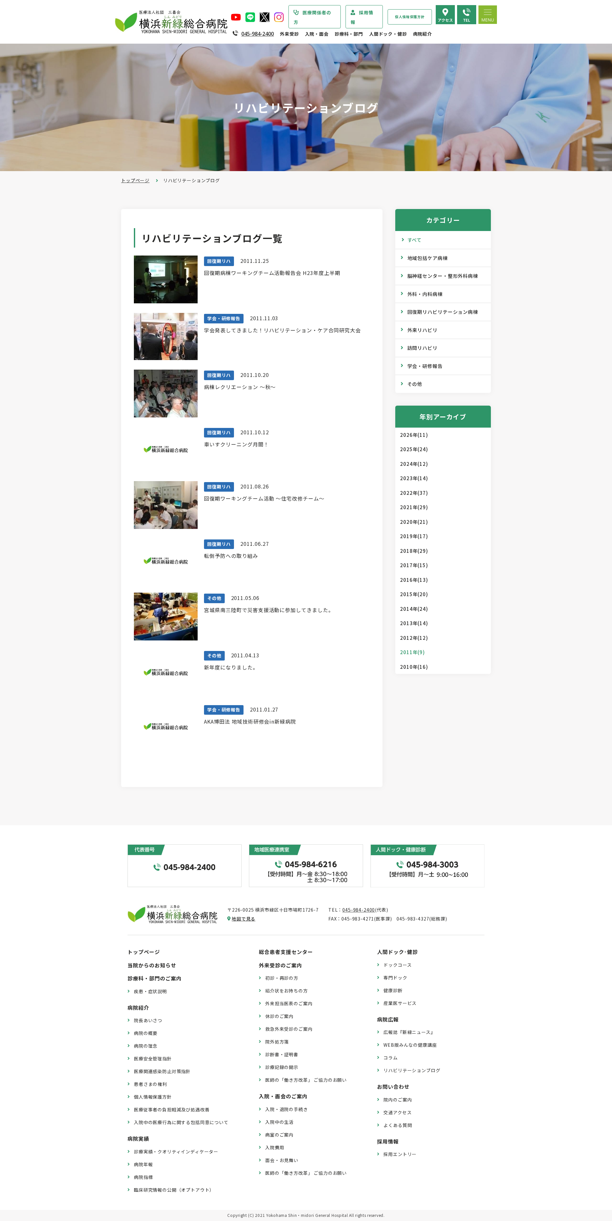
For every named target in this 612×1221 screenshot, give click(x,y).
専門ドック (395, 977)
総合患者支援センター (286, 952)
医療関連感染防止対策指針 (162, 1071)
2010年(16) (414, 666)
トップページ (135, 180)
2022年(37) (414, 492)
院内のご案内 (397, 1099)
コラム (390, 1057)
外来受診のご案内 (280, 965)
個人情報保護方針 (410, 16)
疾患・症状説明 (150, 991)
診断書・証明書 (281, 1054)
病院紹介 (422, 34)
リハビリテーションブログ (411, 1070)
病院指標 (143, 1177)
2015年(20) (414, 594)
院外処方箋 (277, 1041)
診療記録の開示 (281, 1067)
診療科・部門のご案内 (154, 978)
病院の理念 (145, 1046)
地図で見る (243, 918)
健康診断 (392, 990)
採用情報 (362, 17)
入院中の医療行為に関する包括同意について (181, 1122)
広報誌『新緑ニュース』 (409, 1032)
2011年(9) (412, 652)
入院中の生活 (279, 1122)
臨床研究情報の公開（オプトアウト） (174, 1190)
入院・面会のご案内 (283, 1096)
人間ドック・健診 (388, 34)
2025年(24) (414, 449)
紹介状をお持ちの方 (286, 990)
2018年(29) (414, 550)
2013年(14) (414, 623)
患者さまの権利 (150, 1084)
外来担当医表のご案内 (288, 1003)
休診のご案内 (279, 1016)
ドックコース (397, 965)
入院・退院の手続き (286, 1109)
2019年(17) (414, 536)
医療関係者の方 (312, 17)
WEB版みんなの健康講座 (410, 1045)
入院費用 (274, 1147)
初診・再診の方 (281, 978)
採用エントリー (400, 1154)
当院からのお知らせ (151, 965)
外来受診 (289, 34)
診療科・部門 (349, 34)
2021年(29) (414, 507)
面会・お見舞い (281, 1160)
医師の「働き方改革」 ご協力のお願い (306, 1080)
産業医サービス (400, 1003)
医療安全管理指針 (153, 1058)
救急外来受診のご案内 (288, 1029)
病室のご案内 (279, 1134)
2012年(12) (414, 637)
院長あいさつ (148, 1020)
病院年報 (143, 1164)
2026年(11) (414, 434)
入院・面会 (317, 34)
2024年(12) (414, 463)
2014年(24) (414, 608)
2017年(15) (414, 565)
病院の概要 (145, 1033)
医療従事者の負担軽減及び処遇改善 (171, 1109)
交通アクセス (397, 1112)
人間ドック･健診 (397, 952)
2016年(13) (414, 579)
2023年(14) (414, 478)
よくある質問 (397, 1125)
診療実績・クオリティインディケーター (176, 1151)
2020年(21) (414, 521)
